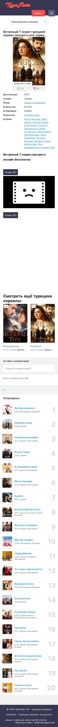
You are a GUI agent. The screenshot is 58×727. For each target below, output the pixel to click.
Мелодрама (39, 102)
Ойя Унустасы (31, 135)
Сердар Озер (48, 147)
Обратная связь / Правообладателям (35, 722)
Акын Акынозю (32, 119)
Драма (27, 102)
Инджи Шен (30, 144)
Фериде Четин (42, 141)
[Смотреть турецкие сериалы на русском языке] (17, 6)
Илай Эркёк (30, 125)
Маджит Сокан (40, 122)
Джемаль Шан (31, 115)
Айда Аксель (44, 131)
